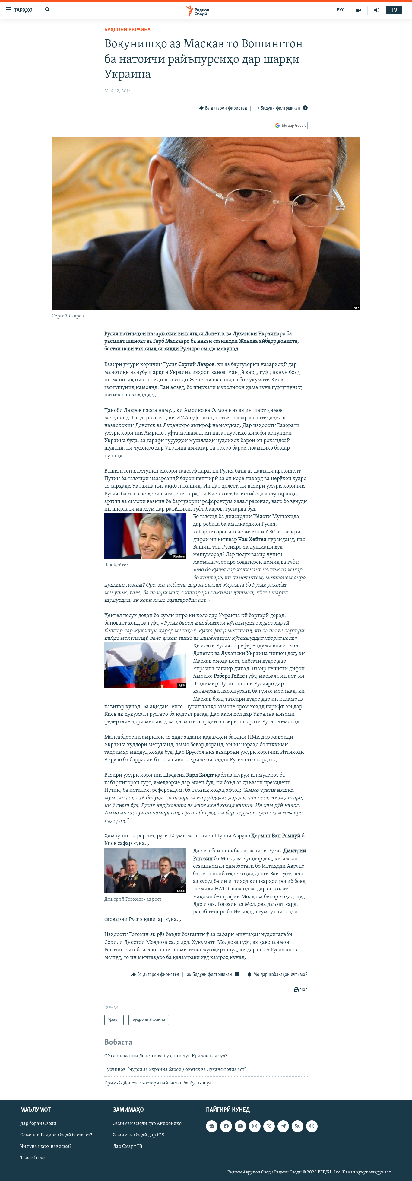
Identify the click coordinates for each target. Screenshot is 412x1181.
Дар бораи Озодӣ (38, 1123)
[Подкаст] (312, 1126)
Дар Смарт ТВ (127, 1146)
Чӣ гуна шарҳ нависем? (45, 1146)
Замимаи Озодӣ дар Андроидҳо (147, 1123)
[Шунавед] (377, 10)
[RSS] (297, 1126)
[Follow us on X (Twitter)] (269, 1126)
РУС (341, 10)
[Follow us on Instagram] (254, 1126)
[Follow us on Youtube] (240, 1126)
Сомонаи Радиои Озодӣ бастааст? (56, 1135)
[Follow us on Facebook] (226, 1126)
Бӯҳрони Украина (127, 30)
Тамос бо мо (32, 1158)
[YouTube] (358, 10)
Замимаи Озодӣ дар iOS (138, 1135)
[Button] (223, 108)
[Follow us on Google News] (211, 1126)
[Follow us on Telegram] (283, 1126)
